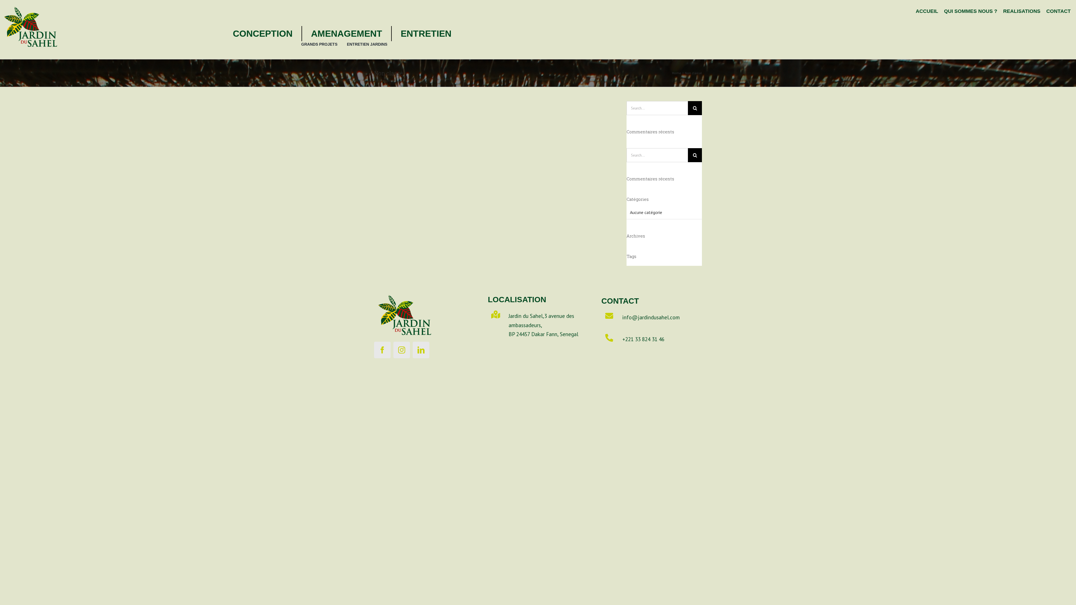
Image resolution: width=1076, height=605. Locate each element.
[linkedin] (421, 350)
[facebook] (382, 350)
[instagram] (401, 350)
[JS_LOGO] (31, 2)
